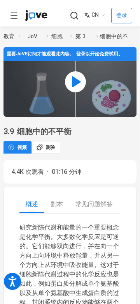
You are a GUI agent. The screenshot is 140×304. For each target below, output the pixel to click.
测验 (50, 147)
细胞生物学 (59, 36)
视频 (22, 147)
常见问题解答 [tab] (94, 204)
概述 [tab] (32, 204)
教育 (9, 36)
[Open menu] (14, 15)
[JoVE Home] (36, 15)
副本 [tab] (57, 204)
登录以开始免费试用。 (99, 54)
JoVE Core (35, 36)
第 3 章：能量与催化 (84, 36)
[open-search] (74, 15)
